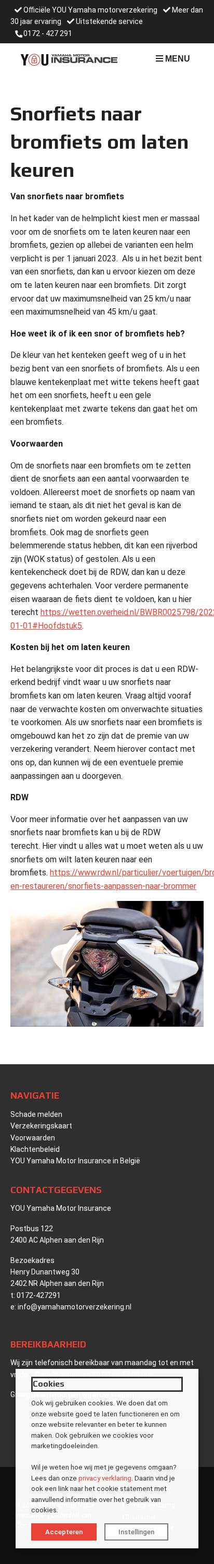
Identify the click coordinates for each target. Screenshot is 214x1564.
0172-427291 (39, 1295)
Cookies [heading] (48, 1384)
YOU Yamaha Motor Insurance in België (75, 1161)
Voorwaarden (32, 1138)
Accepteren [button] (64, 1532)
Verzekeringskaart (41, 1126)
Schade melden (36, 1114)
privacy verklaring (104, 1478)
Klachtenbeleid (35, 1149)
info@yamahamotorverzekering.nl (74, 1307)
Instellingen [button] (136, 1532)
